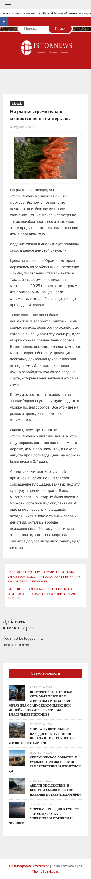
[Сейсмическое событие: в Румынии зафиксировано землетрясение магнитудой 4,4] (17, 758)
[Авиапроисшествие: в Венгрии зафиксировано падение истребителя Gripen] (17, 786)
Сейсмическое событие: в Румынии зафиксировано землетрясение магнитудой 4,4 (45, 764)
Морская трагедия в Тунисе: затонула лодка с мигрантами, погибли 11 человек (44, 816)
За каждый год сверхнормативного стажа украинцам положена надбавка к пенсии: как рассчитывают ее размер (44, 576)
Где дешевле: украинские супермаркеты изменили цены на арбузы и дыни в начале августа (42, 593)
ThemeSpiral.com (45, 871)
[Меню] (7, 4)
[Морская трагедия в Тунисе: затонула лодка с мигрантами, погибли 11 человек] (17, 810)
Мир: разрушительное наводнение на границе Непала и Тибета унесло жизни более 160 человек (41, 736)
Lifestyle (17, 103)
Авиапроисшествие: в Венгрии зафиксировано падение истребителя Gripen (55, 790)
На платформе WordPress (29, 866)
